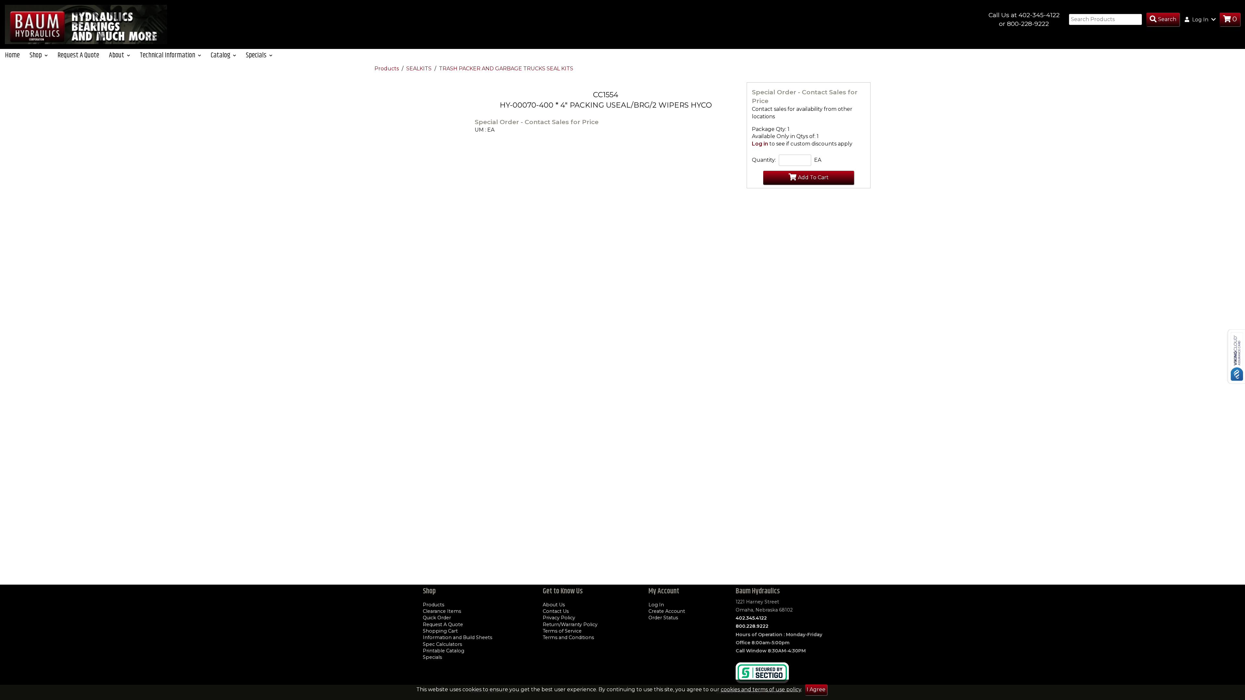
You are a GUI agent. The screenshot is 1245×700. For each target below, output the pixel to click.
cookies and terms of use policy (761, 689)
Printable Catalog (443, 651)
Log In (656, 605)
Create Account (666, 611)
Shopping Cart (440, 631)
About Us (554, 605)
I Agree (816, 689)
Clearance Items (442, 611)
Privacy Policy (559, 618)
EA (817, 160)
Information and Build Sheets (457, 637)
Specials (432, 657)
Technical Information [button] (168, 55)
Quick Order (437, 618)
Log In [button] (1200, 20)
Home (12, 55)
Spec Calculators (442, 644)
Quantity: (764, 160)
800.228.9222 (752, 626)
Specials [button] (257, 55)
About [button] (117, 55)
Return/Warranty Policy (570, 624)
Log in (760, 144)
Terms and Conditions (568, 637)
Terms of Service (562, 631)
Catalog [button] (221, 55)
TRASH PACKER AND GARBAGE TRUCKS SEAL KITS (506, 68)
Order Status (663, 618)
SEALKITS (419, 68)
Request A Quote (78, 55)
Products (387, 68)
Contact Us (556, 611)
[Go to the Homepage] (86, 24)
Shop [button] (36, 55)
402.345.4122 (751, 618)
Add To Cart (813, 177)
